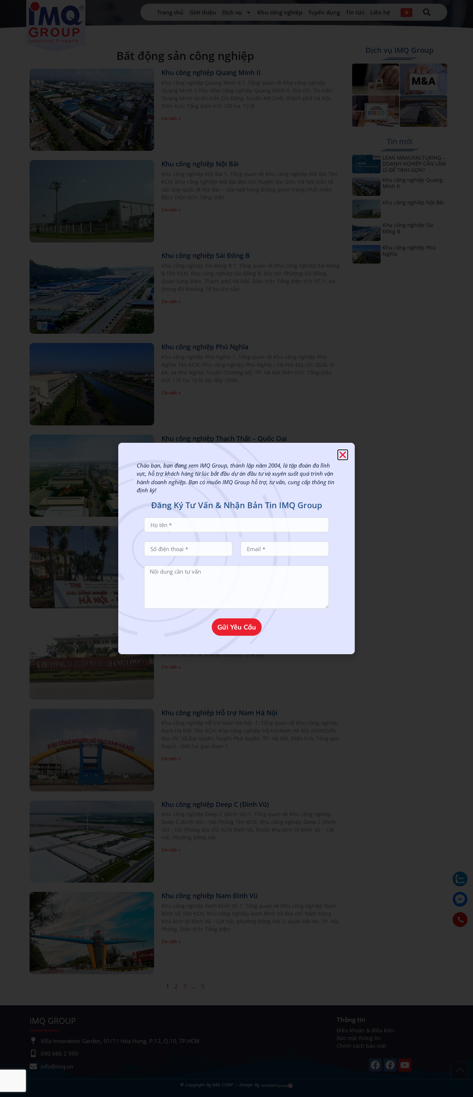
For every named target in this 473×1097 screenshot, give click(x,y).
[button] (342, 454)
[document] (236, 548)
